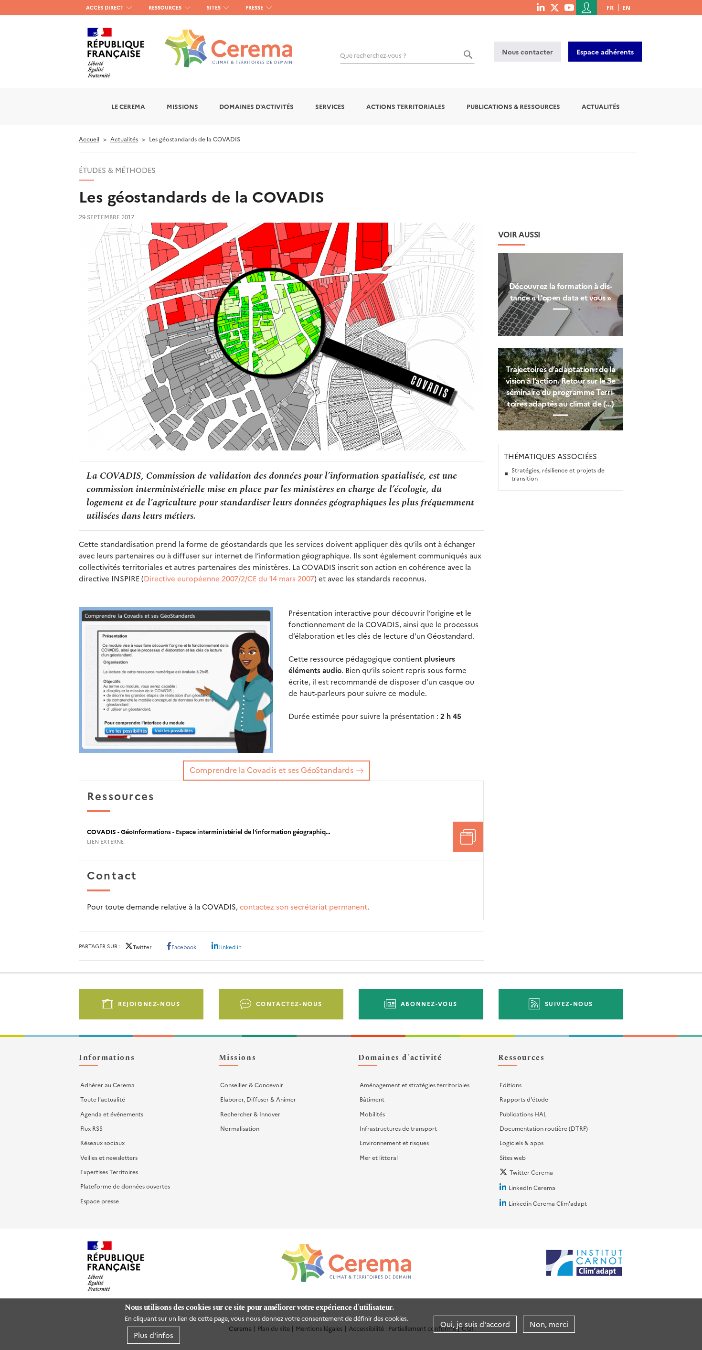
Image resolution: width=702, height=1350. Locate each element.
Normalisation (239, 1128)
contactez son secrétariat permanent (303, 906)
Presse (254, 7)
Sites (214, 7)
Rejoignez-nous (149, 1003)
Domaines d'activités (256, 106)
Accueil (89, 139)
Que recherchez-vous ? (373, 55)
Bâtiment (372, 1099)
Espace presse (99, 1201)
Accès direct (105, 7)
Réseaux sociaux (102, 1142)
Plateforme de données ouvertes (125, 1186)
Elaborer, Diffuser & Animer (258, 1099)
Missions (182, 106)
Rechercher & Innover (250, 1114)
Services (330, 106)
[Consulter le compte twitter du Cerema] (554, 7)
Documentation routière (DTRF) (544, 1128)
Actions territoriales (405, 106)
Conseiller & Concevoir (251, 1085)
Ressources (165, 7)
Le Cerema (128, 106)
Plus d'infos (153, 1335)
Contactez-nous (289, 1003)
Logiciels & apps (521, 1142)
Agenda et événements (111, 1114)
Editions (510, 1085)
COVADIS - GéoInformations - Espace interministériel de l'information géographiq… (208, 831)
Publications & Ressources (513, 106)
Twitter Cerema (531, 1172)
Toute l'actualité (102, 1099)
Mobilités (372, 1114)
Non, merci (549, 1324)
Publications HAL (523, 1114)
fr (610, 7)
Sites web (513, 1157)
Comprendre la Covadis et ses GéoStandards (271, 769)
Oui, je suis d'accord (475, 1324)
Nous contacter (527, 51)
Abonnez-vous (429, 1003)
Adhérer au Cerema (107, 1085)
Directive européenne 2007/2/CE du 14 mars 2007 (229, 578)
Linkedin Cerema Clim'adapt (548, 1203)
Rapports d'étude (524, 1099)
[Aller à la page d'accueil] (223, 41)
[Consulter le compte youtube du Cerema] (569, 7)
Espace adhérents (605, 51)
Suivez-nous (569, 1003)
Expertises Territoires (109, 1172)
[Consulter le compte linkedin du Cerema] (540, 7)
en (626, 7)
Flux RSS (91, 1128)
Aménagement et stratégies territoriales (414, 1085)
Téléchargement (468, 837)
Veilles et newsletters (109, 1157)
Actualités (601, 106)
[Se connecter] (586, 7)
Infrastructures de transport (398, 1128)
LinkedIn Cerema (532, 1187)
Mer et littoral (379, 1157)
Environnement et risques (394, 1142)
